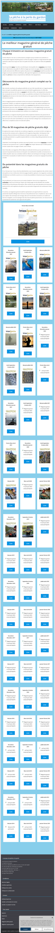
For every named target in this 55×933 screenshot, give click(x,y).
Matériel (11, 24)
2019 (14, 519)
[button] (52, 917)
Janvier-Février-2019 (45, 555)
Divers (24, 24)
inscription (6, 28)
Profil (20, 28)
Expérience (18, 24)
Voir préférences (48, 929)
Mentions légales (6, 882)
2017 (14, 638)
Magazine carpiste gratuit (8, 924)
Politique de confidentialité (8, 890)
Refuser (36, 929)
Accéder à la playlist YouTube (8, 904)
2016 (14, 692)
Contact (45, 24)
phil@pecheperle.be (6, 899)
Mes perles (38, 24)
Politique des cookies (7, 888)
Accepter (25, 929)
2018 (14, 583)
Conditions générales (7, 885)
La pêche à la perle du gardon (27, 17)
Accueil (5, 24)
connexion (14, 28)
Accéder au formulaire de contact (9, 902)
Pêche (30, 24)
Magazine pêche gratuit (7, 921)
